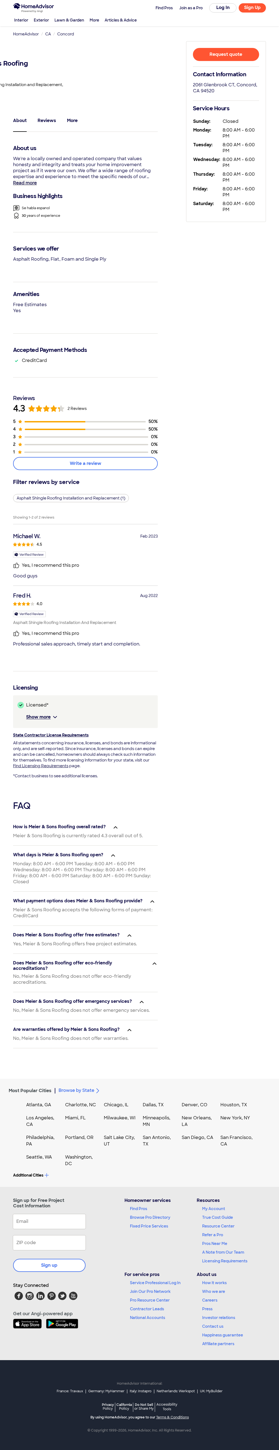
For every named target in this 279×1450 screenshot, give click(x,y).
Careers (209, 1300)
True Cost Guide (217, 1217)
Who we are (213, 1291)
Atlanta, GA (38, 1105)
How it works (214, 1282)
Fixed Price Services (149, 1226)
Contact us (212, 1326)
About (20, 120)
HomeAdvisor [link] (26, 34)
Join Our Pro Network (150, 1291)
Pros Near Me (214, 1243)
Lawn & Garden (69, 20)
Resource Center (218, 1226)
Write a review (85, 463)
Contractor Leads (147, 1308)
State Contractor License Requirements (51, 735)
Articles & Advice (121, 20)
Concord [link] (65, 34)
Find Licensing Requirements (40, 765)
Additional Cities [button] (28, 1175)
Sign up (49, 1265)
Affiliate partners (218, 1343)
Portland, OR (79, 1137)
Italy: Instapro (140, 1391)
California (124, 1407)
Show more (38, 717)
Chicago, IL (116, 1105)
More (94, 20)
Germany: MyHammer (106, 1391)
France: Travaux (70, 1391)
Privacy (108, 1407)
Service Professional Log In (155, 1282)
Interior (21, 20)
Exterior (41, 20)
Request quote (226, 54)
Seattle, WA (39, 1157)
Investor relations (218, 1317)
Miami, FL (75, 1118)
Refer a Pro (212, 1234)
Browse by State (76, 1090)
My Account (213, 1208)
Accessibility (166, 1407)
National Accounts (147, 1317)
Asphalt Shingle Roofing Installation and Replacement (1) (71, 498)
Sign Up (252, 7)
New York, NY (235, 1118)
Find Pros (138, 1208)
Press (207, 1308)
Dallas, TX (153, 1105)
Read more (25, 183)
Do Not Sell (144, 1407)
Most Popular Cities (30, 1090)
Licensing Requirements (224, 1261)
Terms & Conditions (172, 1417)
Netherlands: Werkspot (176, 1391)
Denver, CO (194, 1105)
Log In (223, 7)
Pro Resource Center (150, 1300)
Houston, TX (233, 1105)
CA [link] (48, 34)
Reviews (47, 120)
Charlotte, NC (80, 1105)
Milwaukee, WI (119, 1118)
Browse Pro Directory (150, 1217)
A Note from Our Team (223, 1252)
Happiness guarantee (222, 1335)
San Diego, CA (197, 1137)
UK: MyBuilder (211, 1391)
